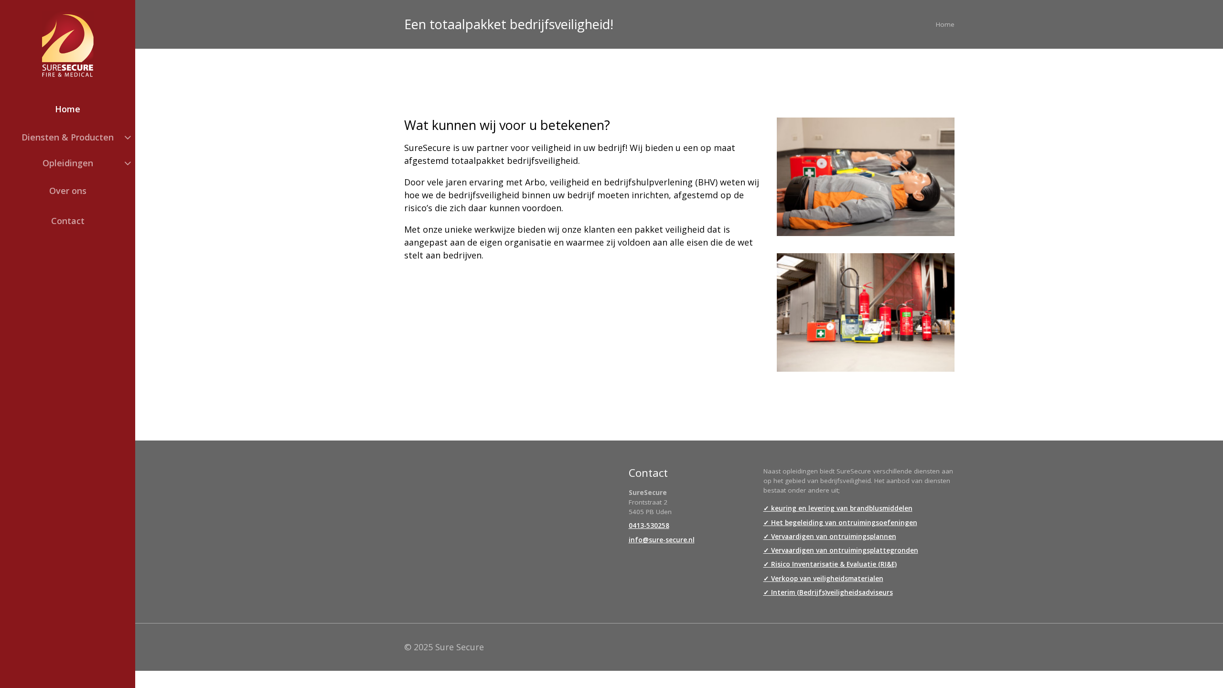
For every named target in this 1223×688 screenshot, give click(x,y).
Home (67, 109)
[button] (67, 137)
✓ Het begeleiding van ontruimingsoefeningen (840, 522)
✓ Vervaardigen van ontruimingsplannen (829, 536)
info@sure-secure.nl (662, 540)
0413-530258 (649, 525)
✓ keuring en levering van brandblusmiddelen (837, 508)
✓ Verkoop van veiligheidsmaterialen (823, 578)
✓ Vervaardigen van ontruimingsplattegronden (840, 550)
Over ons (67, 190)
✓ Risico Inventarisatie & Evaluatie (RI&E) (830, 564)
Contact (68, 220)
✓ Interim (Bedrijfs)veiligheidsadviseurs (828, 592)
